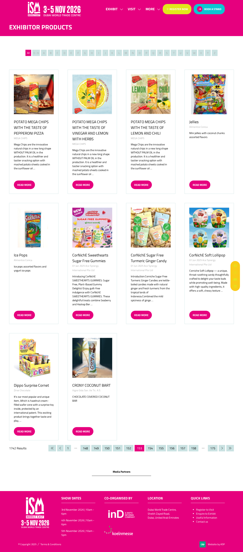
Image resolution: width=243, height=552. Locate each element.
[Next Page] (222, 448)
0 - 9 (36, 53)
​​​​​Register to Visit (205, 509)
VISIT (131, 8)
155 (161, 448)
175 (212, 448)
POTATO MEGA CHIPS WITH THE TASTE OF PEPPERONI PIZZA (31, 127)
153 (139, 448)
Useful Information (206, 517)
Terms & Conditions (50, 544)
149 (96, 448)
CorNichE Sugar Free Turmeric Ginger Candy (149, 257)
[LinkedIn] (235, 286)
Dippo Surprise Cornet (31, 385)
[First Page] (52, 448)
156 (171, 448)
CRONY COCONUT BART (91, 385)
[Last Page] (230, 448)
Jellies (194, 121)
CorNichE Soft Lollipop (207, 255)
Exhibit (112, 8)
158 (193, 448)
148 (85, 448)
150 (107, 448)
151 (117, 448)
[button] (151, 9)
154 (150, 448)
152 (128, 448)
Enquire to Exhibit (206, 513)
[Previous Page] (60, 448)
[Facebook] (235, 266)
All (28, 53)
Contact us (202, 521)
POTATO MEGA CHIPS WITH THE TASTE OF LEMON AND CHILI (148, 127)
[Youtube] (235, 279)
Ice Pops (20, 255)
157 (182, 448)
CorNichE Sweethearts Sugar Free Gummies (90, 257)
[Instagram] (235, 272)
